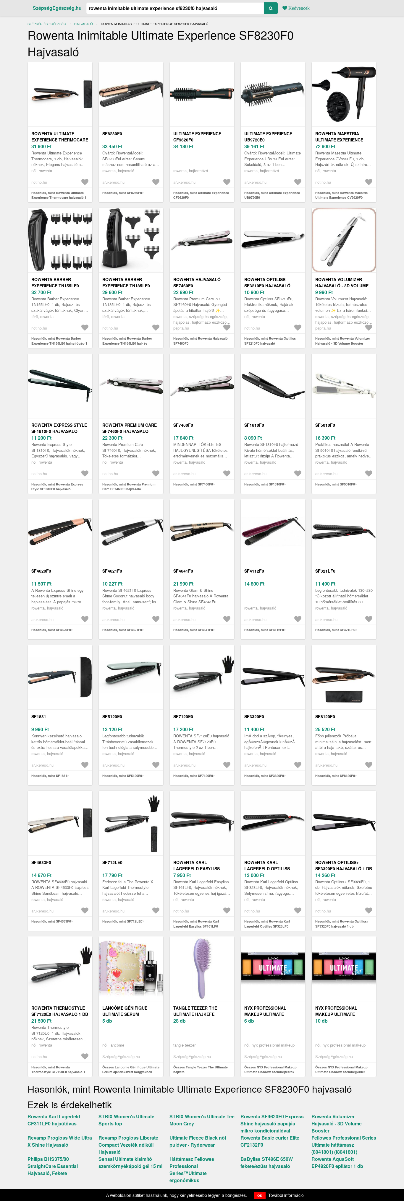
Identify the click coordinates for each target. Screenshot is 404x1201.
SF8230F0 (112, 133)
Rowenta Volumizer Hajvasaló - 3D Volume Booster (342, 285)
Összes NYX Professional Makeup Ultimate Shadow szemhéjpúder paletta (341, 1072)
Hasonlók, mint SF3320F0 (264, 775)
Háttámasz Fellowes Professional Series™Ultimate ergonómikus (191, 1170)
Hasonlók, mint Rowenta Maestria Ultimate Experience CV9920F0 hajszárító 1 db (341, 197)
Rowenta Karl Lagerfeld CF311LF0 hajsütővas (54, 1120)
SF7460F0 (183, 425)
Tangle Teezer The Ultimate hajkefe (195, 1011)
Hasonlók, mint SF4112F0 (264, 630)
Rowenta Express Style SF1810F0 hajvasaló (59, 428)
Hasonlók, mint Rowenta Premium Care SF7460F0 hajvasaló (129, 486)
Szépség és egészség (47, 23)
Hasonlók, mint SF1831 (49, 775)
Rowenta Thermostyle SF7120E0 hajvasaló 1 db (59, 1011)
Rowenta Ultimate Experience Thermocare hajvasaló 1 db (59, 140)
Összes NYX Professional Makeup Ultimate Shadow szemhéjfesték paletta (270, 1072)
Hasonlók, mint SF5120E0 (122, 775)
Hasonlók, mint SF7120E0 (193, 775)
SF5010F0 (325, 425)
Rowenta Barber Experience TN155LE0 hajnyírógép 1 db (55, 285)
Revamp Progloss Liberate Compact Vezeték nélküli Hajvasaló (128, 1144)
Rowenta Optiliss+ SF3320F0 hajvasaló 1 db (343, 865)
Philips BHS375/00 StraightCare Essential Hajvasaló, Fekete (53, 1166)
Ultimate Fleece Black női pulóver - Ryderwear (197, 1141)
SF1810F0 (254, 425)
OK (259, 1195)
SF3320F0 (254, 716)
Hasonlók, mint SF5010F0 (335, 484)
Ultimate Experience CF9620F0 (197, 137)
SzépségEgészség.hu (57, 7)
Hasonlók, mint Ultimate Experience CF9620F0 (201, 195)
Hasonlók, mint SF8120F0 (335, 775)
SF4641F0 (183, 571)
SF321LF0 (325, 571)
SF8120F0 (325, 716)
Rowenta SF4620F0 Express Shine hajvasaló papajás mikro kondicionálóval (272, 1123)
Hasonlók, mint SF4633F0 (51, 921)
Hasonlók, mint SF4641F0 (193, 630)
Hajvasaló (83, 23)
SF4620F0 (41, 571)
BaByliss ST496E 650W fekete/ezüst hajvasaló (266, 1162)
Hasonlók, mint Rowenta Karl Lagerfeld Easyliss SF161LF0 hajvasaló (196, 926)
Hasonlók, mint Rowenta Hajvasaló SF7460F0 (200, 341)
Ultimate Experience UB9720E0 (268, 137)
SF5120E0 (112, 716)
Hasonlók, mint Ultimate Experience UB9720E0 (272, 195)
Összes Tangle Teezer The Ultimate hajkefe (200, 1069)
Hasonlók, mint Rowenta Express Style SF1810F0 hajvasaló (57, 486)
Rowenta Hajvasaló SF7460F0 (197, 282)
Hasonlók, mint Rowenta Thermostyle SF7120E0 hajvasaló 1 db (58, 1072)
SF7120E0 (183, 716)
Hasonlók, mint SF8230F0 (122, 192)
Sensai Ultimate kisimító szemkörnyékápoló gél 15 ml (130, 1162)
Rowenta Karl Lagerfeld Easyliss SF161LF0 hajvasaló (196, 868)
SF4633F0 (41, 862)
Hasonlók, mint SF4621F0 (122, 630)
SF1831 (38, 716)
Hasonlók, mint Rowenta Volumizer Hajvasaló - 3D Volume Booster (342, 341)
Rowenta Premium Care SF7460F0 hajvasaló (129, 428)
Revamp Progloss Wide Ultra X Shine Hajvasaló (60, 1141)
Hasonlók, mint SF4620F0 (51, 630)
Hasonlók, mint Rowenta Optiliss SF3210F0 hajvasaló (270, 341)
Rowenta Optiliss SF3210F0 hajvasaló (267, 282)
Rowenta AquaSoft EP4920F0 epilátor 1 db (337, 1162)
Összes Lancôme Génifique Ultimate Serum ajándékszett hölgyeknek (130, 1069)
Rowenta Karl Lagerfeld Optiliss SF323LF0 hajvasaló (267, 868)
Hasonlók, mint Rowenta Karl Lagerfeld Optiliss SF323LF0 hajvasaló (267, 926)
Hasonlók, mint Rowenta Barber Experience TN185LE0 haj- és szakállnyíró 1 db (127, 343)
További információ (286, 1195)
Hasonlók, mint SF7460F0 (193, 484)
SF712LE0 (112, 862)
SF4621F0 (112, 571)
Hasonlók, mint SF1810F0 (264, 484)
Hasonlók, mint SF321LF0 (335, 630)
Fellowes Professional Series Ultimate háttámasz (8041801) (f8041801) (343, 1144)
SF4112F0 (254, 571)
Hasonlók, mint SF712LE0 (122, 921)
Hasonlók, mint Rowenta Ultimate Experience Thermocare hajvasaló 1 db (58, 197)
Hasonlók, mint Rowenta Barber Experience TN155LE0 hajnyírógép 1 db (59, 343)
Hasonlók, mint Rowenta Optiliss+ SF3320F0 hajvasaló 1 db (342, 923)
